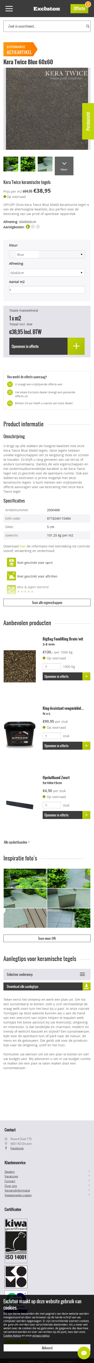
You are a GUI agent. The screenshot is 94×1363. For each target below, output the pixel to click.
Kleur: (13, 245)
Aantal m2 (17, 282)
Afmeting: (16, 263)
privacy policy (41, 1335)
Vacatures (11, 1176)
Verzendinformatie (17, 1190)
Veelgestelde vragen (18, 1195)
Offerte (81, 8)
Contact (10, 1181)
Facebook (17, 1148)
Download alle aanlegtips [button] (22, 986)
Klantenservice (15, 1162)
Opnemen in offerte (56, 676)
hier (23, 546)
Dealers (10, 1172)
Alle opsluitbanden (16, 842)
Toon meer (47, 938)
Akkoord (47, 1347)
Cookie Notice (12, 1335)
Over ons (11, 1186)
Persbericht (88, 121)
